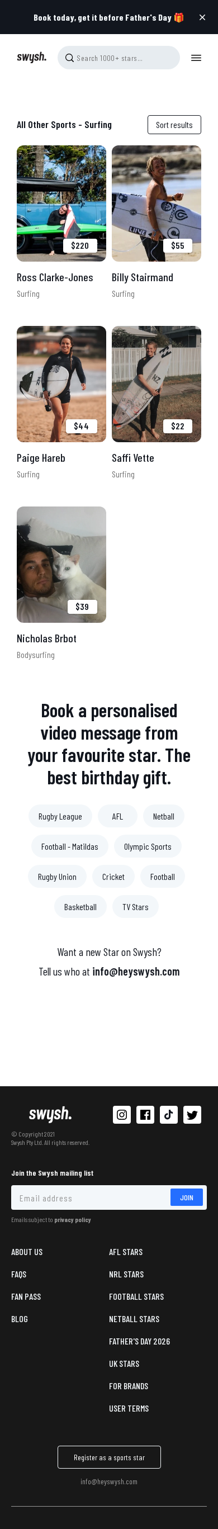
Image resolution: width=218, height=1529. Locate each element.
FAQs (18, 1273)
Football (162, 876)
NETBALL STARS (134, 1318)
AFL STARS (126, 1251)
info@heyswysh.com (136, 971)
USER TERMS (129, 1408)
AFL (117, 816)
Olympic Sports (148, 846)
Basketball (80, 906)
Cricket (113, 876)
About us (26, 1251)
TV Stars (135, 906)
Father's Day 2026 (139, 1341)
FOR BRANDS (128, 1385)
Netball (163, 816)
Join (186, 1197)
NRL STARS (126, 1273)
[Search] (69, 57)
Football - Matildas (69, 846)
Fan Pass (26, 1296)
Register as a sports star (109, 1457)
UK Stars (124, 1363)
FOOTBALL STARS (136, 1296)
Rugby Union (57, 876)
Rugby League (60, 816)
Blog (19, 1318)
